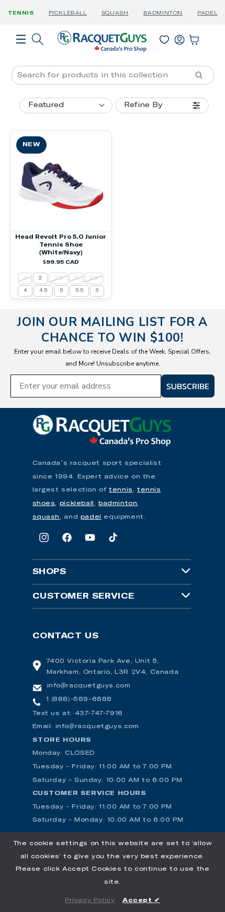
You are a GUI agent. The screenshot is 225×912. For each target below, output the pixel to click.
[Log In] (179, 37)
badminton (117, 503)
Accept (141, 900)
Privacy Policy (90, 900)
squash (46, 517)
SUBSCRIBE (187, 386)
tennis (121, 490)
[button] (21, 54)
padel (91, 517)
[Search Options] (203, 75)
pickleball (77, 503)
